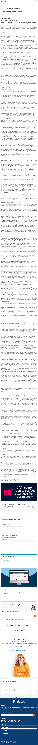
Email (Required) (4, 613)
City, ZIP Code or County (7, 543)
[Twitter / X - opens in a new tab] (9, 721)
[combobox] (19, 541)
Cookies (14, 742)
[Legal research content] (36, 734)
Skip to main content (19, 1)
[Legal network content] (36, 737)
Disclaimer (10, 742)
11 (1, 467)
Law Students (6, 564)
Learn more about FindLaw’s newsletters (8, 619)
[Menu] (1, 1)
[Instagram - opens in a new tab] (12, 721)
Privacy (5, 742)
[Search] (36, 1)
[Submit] (35, 616)
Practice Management (7, 560)
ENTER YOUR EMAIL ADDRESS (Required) (8, 712)
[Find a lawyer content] (36, 727)
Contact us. (7, 708)
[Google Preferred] (19, 721)
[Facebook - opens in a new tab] (2, 721)
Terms (2, 742)
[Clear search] (34, 546)
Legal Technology (6, 562)
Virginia (6, 4)
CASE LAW (2, 4)
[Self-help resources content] (36, 730)
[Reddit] (15, 721)
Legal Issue (4, 539)
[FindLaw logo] (5, 1)
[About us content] (36, 724)
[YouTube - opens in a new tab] (5, 721)
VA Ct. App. (10, 4)
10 (1, 462)
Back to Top (19, 697)
